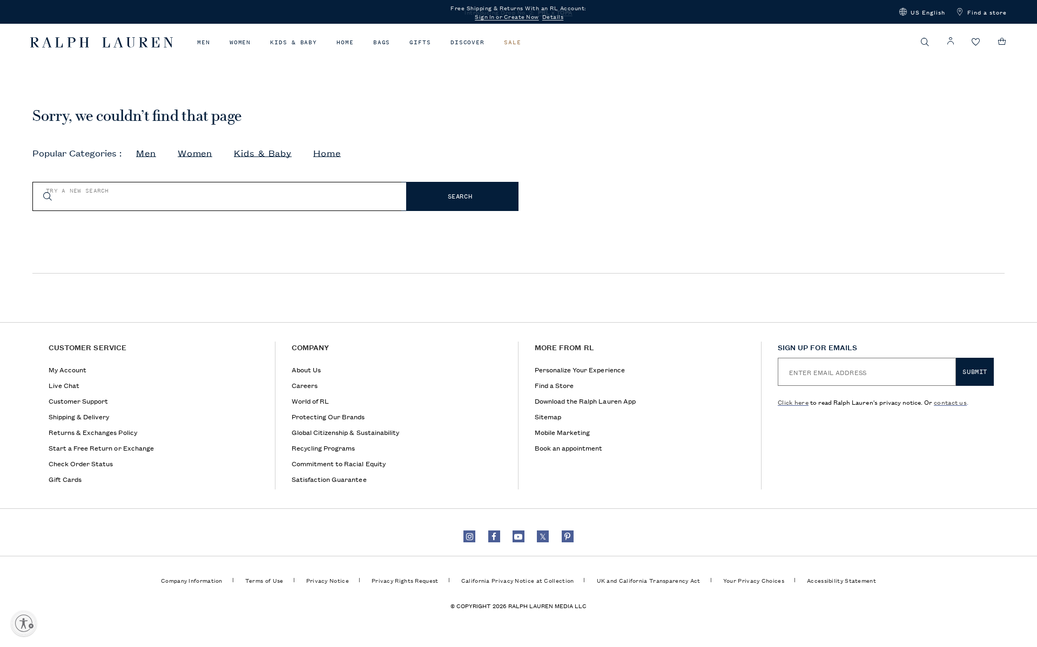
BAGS (381, 42)
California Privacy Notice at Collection (517, 580)
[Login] (950, 41)
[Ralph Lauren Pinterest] (568, 536)
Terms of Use (264, 580)
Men (203, 42)
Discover (467, 42)
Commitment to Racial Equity (339, 463)
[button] (922, 12)
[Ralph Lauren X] (543, 536)
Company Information (192, 580)
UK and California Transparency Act (649, 580)
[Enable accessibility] (24, 623)
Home (345, 42)
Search (460, 196)
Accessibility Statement (841, 580)
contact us (950, 402)
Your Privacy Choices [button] (753, 580)
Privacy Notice (327, 580)
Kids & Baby (293, 42)
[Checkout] (1002, 41)
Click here (793, 402)
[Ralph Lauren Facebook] (494, 536)
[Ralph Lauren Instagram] (469, 536)
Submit (974, 371)
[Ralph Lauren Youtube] (518, 536)
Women (240, 42)
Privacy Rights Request (405, 580)
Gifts (420, 42)
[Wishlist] (976, 42)
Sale (512, 42)
